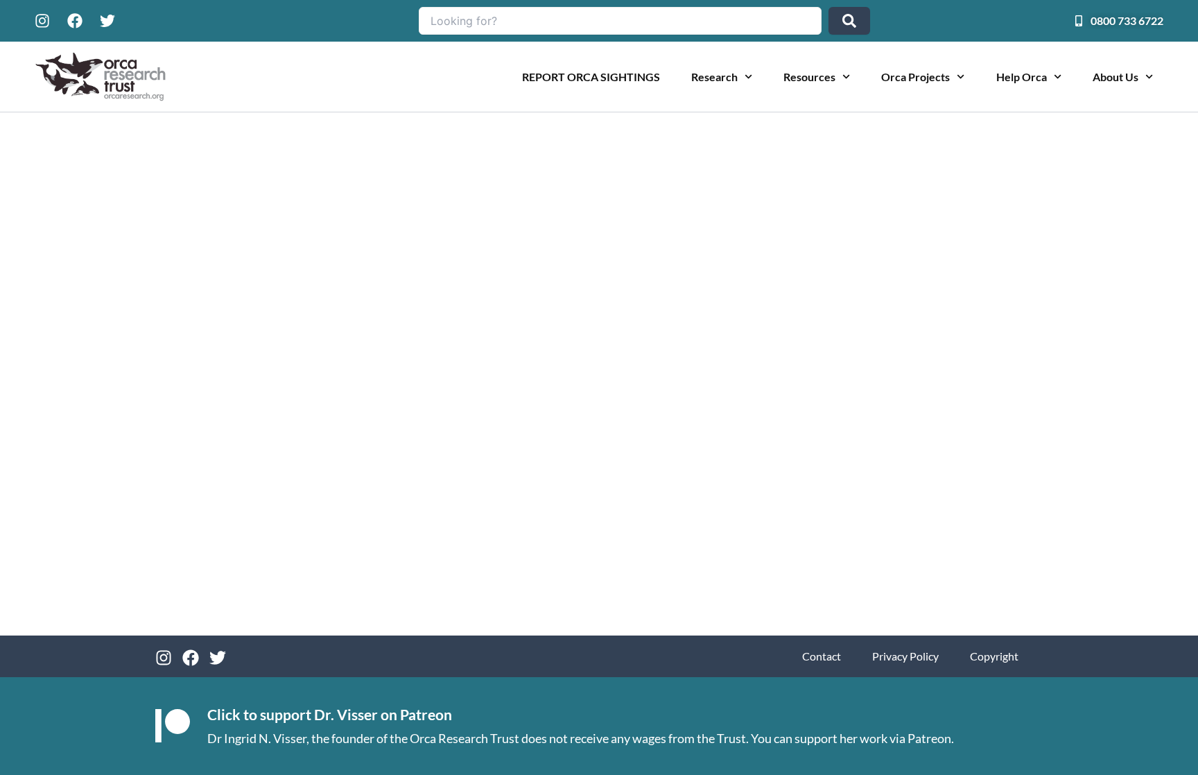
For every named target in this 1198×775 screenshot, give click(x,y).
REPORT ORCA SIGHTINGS (591, 76)
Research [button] (714, 76)
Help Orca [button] (1021, 76)
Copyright (994, 656)
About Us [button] (1115, 76)
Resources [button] (809, 76)
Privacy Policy (905, 656)
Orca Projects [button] (915, 76)
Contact (821, 656)
